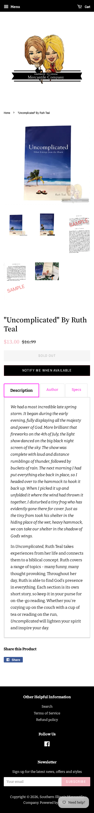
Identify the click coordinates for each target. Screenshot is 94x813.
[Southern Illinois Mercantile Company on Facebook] (47, 745)
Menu (15, 7)
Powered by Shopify (55, 803)
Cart (87, 6)
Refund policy (47, 720)
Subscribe (76, 781)
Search (47, 706)
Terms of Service (47, 713)
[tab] (21, 390)
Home (7, 113)
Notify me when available (47, 370)
